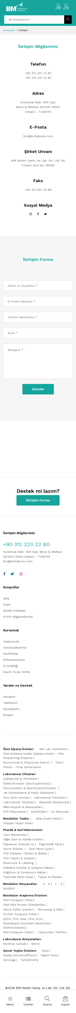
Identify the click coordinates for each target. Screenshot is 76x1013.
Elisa (45, 950)
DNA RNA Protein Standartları (24, 904)
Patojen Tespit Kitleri (18, 823)
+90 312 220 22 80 (38, 73)
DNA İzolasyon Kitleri (18, 900)
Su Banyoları (60, 811)
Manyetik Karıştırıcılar (54, 802)
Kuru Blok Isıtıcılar (16, 797)
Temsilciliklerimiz (15, 647)
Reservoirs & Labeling (19, 863)
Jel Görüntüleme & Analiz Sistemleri (28, 792)
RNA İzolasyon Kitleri (18, 932)
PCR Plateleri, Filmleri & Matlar (25, 853)
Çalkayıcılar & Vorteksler (20, 778)
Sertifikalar (10, 653)
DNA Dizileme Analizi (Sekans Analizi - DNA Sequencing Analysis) (33, 755)
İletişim (8, 715)
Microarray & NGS (50, 909)
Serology (9, 960)
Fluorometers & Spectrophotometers (30, 788)
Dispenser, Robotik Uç (18, 844)
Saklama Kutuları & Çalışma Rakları (28, 867)
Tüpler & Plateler (50, 877)
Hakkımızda (11, 641)
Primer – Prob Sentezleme (22, 767)
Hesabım (9, 696)
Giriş (6, 598)
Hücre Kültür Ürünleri (18, 909)
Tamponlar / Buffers (52, 932)
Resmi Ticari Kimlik (16, 672)
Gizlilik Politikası (14, 610)
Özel (59, 762)
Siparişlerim (11, 709)
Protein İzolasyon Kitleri (20, 914)
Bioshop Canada (14, 943)
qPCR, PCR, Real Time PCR (22, 919)
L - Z (58, 884)
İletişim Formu (38, 500)
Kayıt (6, 604)
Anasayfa (9, 30)
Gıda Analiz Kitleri (48, 818)
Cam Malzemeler (15, 834)
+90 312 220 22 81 (38, 77)
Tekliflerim (10, 702)
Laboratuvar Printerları (50, 797)
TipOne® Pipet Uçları (18, 877)
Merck (35, 943)
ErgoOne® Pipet (50, 844)
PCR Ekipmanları (14, 811)
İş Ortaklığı (10, 665)
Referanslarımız (14, 659)
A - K (46, 884)
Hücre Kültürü (13, 848)
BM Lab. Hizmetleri (53, 749)
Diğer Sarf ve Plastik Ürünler (22, 839)
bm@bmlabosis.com (38, 136)
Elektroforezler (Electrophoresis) (26, 783)
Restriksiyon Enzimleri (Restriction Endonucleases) (27, 925)
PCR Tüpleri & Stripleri (19, 858)
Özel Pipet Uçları (40, 848)
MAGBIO (9, 888)
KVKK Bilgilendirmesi (18, 616)
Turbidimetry (29, 960)
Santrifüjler (38, 811)
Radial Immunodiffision (19, 955)
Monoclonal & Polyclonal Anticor (27, 762)
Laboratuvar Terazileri (18, 802)
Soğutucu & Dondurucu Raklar (24, 872)
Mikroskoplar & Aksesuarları (22, 807)
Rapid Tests (49, 955)
